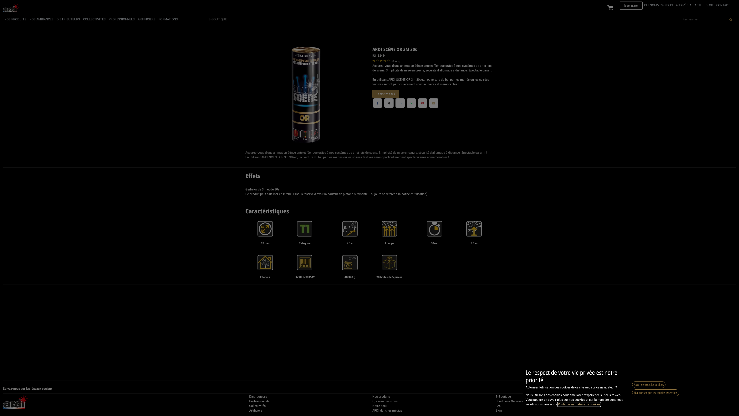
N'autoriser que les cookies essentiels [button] (655, 393)
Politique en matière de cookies (579, 404)
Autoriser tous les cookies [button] (649, 384)
